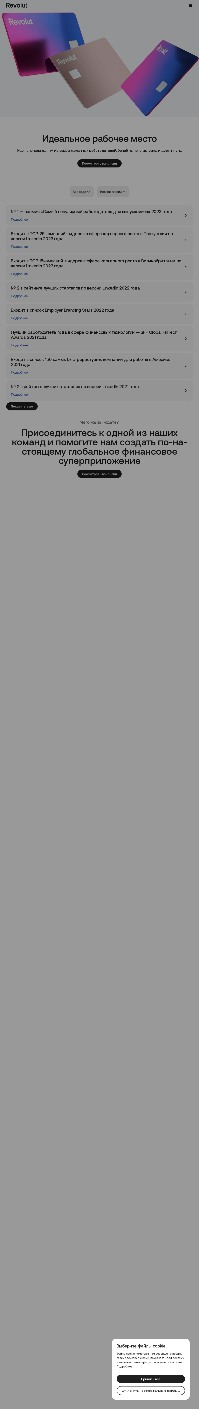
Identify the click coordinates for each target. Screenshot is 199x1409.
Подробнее (125, 1366)
